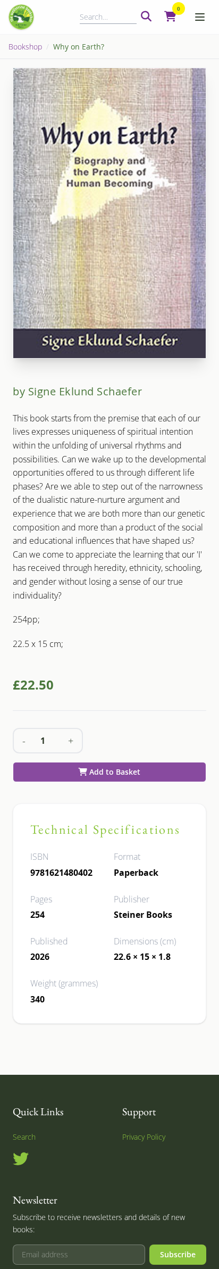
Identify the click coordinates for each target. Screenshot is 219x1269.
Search (24, 1137)
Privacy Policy (143, 1137)
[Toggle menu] (199, 17)
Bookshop (25, 47)
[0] (170, 17)
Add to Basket (113, 772)
